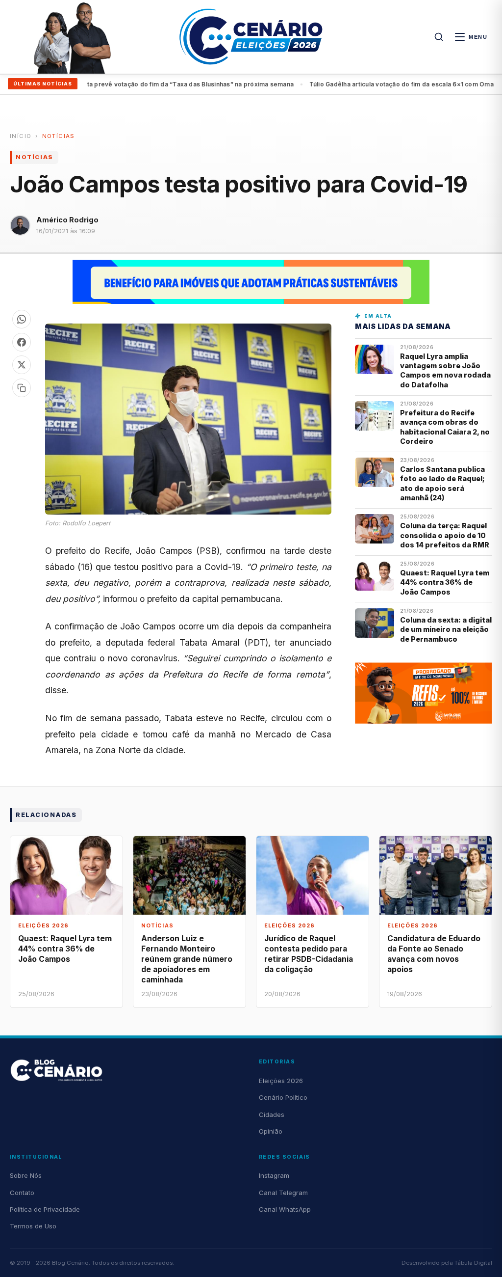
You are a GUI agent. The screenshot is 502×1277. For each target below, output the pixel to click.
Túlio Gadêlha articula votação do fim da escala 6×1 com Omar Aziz (193, 84)
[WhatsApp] (21, 319)
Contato (22, 1192)
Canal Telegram (283, 1192)
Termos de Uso (33, 1226)
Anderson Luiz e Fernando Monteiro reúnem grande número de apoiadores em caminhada (186, 959)
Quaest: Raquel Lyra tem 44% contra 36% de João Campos (444, 582)
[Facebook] (21, 342)
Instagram (274, 1175)
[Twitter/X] (21, 364)
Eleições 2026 (281, 1081)
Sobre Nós (26, 1175)
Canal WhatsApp (285, 1209)
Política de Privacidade (45, 1209)
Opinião (270, 1131)
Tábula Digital (473, 1262)
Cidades (271, 1114)
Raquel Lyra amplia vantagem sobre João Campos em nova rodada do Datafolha (445, 370)
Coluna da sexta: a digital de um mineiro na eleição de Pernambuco (446, 629)
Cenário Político (283, 1097)
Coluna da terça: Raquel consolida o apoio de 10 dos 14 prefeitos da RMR (444, 535)
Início (20, 136)
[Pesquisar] (439, 37)
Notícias (58, 136)
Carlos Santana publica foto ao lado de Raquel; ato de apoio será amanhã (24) (442, 483)
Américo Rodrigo (67, 220)
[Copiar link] (21, 388)
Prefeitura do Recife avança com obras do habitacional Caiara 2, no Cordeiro (445, 426)
